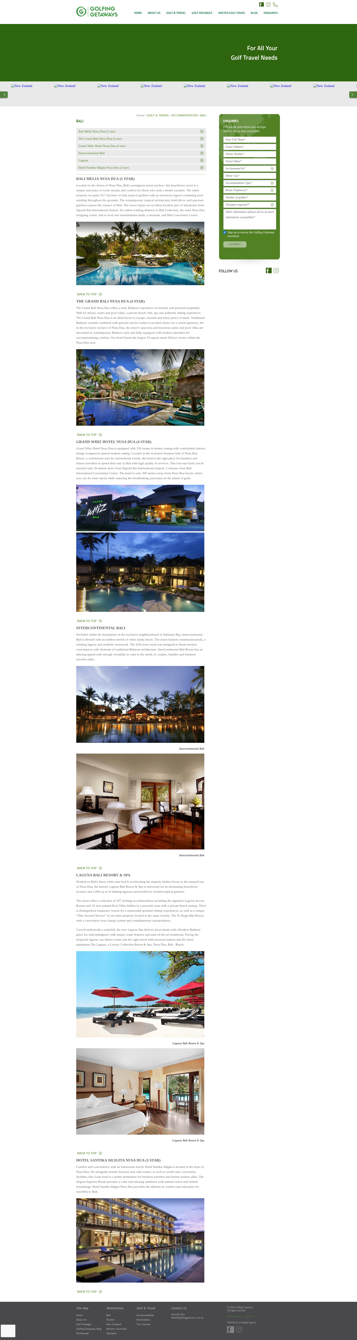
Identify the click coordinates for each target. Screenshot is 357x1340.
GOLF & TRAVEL (176, 13)
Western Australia (116, 1329)
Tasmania (111, 1333)
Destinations (114, 1308)
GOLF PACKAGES (202, 13)
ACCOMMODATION (185, 115)
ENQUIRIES (271, 13)
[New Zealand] (60, 94)
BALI (203, 115)
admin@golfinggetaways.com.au (187, 1317)
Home (140, 115)
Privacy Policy (234, 1316)
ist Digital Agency (247, 1322)
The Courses (143, 1324)
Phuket (110, 1320)
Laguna (83, 160)
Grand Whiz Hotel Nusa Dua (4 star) (102, 146)
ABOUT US (154, 13)
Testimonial (82, 1333)
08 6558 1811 (178, 1314)
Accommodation (145, 1315)
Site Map (82, 1308)
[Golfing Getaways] (97, 15)
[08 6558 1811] (275, 5)
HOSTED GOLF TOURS (231, 13)
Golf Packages (84, 1324)
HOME (138, 13)
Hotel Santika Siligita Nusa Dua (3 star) (104, 167)
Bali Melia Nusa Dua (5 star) (97, 131)
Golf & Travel (146, 1308)
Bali (108, 1315)
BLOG (254, 13)
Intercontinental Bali (92, 153)
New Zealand (113, 1324)
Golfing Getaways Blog (88, 1329)
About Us (81, 1320)
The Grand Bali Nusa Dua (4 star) (100, 138)
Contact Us (178, 1308)
